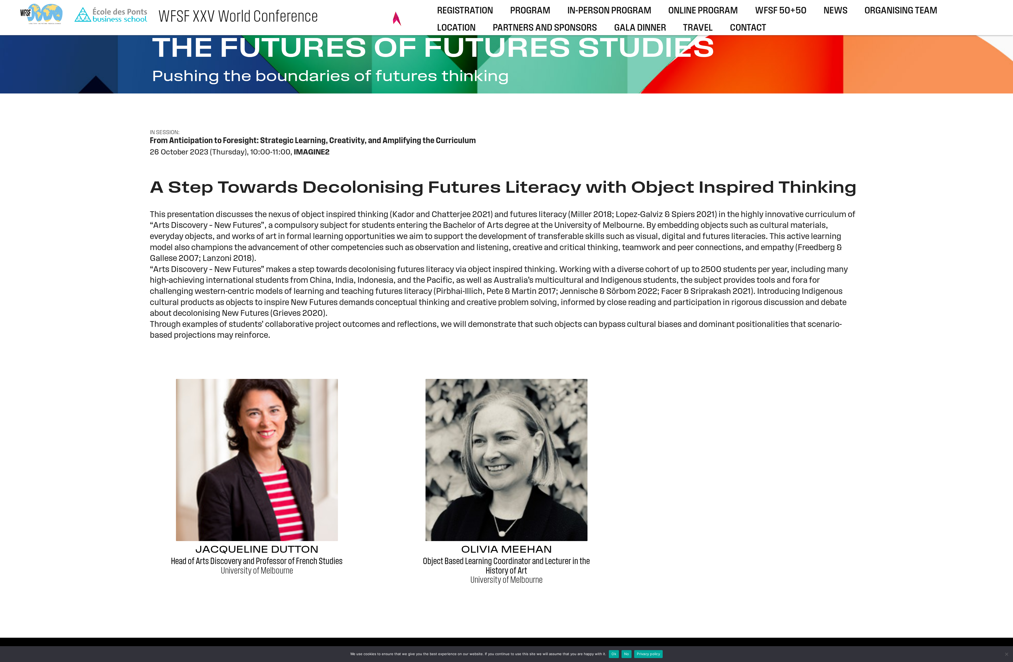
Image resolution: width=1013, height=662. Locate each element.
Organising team (900, 11)
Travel (698, 28)
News (836, 11)
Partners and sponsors (545, 28)
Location (456, 28)
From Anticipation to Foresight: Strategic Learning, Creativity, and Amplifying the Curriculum (313, 141)
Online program (703, 11)
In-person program (609, 11)
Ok (613, 654)
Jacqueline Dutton (256, 550)
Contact (748, 28)
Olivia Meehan (506, 550)
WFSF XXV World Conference (238, 17)
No (626, 654)
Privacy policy (648, 654)
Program (530, 11)
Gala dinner (640, 28)
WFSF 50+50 (780, 11)
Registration (465, 11)
